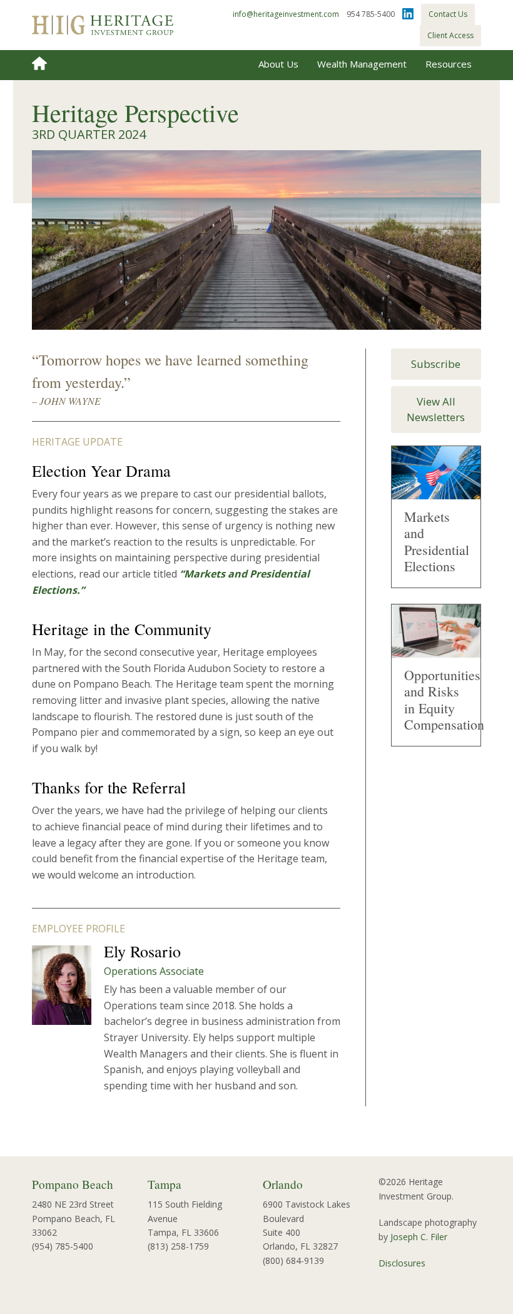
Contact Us (448, 14)
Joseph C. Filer (418, 1237)
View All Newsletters (436, 409)
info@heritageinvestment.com (286, 14)
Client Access (450, 35)
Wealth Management (362, 64)
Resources (448, 64)
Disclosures (401, 1263)
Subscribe (435, 364)
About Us (278, 64)
